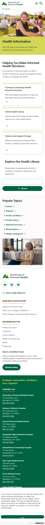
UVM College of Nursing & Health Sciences (20, 314)
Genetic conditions (13, 215)
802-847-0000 (8, 403)
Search (24, 188)
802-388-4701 (8, 482)
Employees (7, 346)
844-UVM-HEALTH (15, 293)
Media (5, 342)
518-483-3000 (8, 469)
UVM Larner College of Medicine (15, 310)
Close (22, 517)
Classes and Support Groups (18, 136)
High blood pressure (14, 225)
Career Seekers (9, 335)
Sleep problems (12, 229)
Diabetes (9, 211)
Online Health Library (14, 112)
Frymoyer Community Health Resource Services (18, 88)
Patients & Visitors (10, 327)
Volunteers (7, 331)
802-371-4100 (8, 429)
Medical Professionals (11, 339)
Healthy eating (12, 220)
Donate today (11, 367)
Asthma (9, 206)
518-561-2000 (8, 442)
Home (7, 9)
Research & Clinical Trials (12, 307)
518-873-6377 (8, 455)
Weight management (14, 234)
